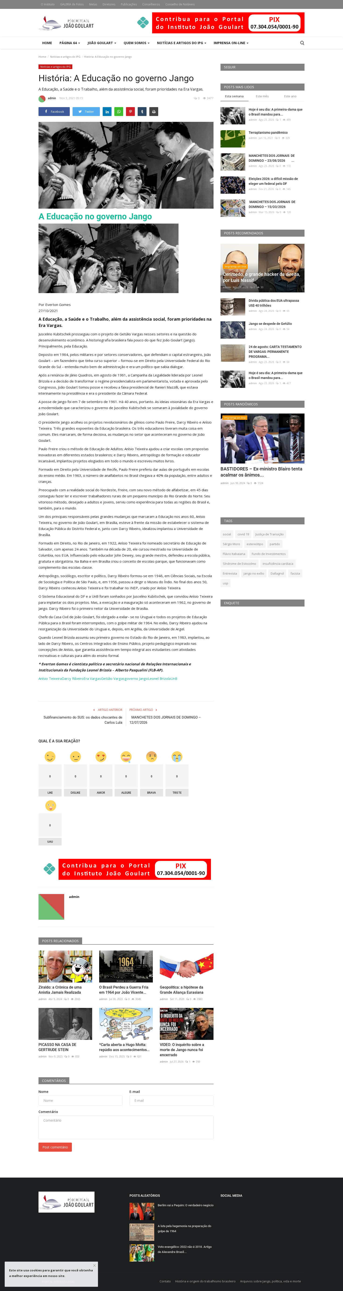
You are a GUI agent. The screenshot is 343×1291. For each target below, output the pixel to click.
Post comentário (55, 1147)
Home (47, 43)
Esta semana (234, 96)
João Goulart (101, 43)
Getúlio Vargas (113, 678)
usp (225, 583)
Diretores (109, 4)
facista (295, 573)
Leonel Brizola (159, 678)
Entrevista (230, 573)
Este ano (290, 96)
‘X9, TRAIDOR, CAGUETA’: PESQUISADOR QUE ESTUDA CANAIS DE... (259, 475)
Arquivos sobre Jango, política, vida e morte (270, 1281)
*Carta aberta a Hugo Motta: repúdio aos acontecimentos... (124, 1047)
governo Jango (136, 678)
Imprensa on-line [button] (230, 43)
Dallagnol (277, 573)
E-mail (135, 1091)
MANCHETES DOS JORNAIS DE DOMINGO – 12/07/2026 (165, 720)
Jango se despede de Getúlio (270, 324)
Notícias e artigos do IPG (65, 56)
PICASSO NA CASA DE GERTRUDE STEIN (57, 1047)
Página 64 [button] (69, 43)
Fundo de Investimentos (269, 554)
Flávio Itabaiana (234, 554)
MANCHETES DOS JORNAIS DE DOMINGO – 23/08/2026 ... (272, 158)
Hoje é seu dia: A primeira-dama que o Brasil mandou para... (276, 112)
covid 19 (243, 534)
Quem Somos (135, 43)
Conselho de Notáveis (180, 4)
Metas (93, 4)
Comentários (54, 1080)
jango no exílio (254, 573)
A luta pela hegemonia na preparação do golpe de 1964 (184, 1228)
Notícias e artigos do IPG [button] (180, 43)
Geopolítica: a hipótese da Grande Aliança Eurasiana (181, 990)
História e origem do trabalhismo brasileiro (205, 1281)
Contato (165, 1281)
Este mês (262, 96)
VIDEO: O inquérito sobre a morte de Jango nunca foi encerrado (182, 1049)
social (227, 534)
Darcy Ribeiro (73, 678)
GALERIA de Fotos (72, 4)
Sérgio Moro (231, 544)
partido (275, 544)
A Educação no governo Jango (95, 216)
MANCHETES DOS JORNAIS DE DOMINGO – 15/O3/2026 (272, 204)
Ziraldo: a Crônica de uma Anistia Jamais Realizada (60, 990)
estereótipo (255, 544)
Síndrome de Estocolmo (239, 563)
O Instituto (48, 4)
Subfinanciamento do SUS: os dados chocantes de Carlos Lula (83, 720)
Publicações (129, 4)
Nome (43, 1091)
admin (52, 98)
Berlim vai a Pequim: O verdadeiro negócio (186, 1205)
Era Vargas (92, 678)
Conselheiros (151, 4)
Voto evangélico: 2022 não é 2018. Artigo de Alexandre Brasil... (185, 1249)
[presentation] (287, 421)
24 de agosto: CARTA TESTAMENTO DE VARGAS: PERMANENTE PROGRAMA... (275, 351)
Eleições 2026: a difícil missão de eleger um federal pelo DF (273, 181)
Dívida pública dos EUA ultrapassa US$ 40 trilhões (274, 303)
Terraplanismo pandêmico (268, 132)
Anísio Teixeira (50, 678)
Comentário (48, 1111)
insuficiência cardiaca (278, 563)
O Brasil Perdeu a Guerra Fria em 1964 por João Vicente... (123, 990)
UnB (174, 678)
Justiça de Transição (270, 534)
